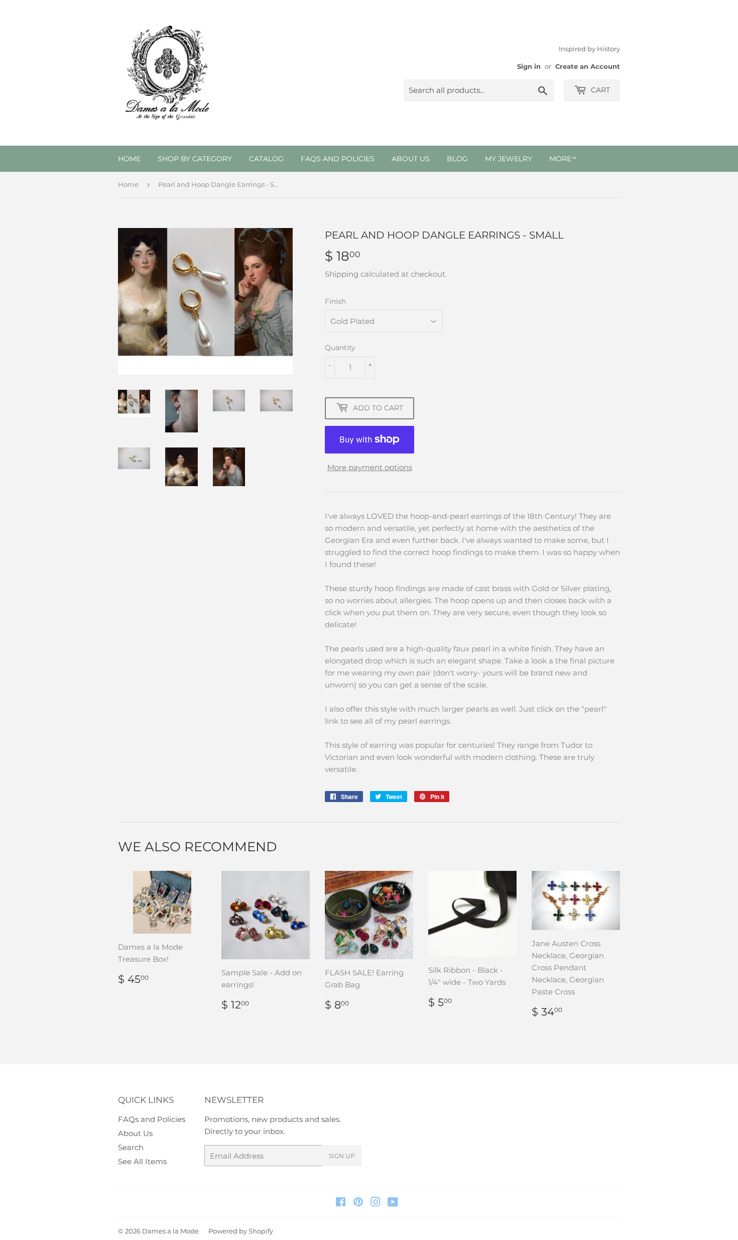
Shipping (341, 274)
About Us (411, 158)
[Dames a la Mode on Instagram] (376, 1203)
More (560, 158)
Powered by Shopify (240, 1231)
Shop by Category (195, 158)
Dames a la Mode (170, 1231)
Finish (335, 301)
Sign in (529, 66)
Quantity (340, 347)
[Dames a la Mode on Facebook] (340, 1203)
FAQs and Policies (338, 158)
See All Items (142, 1161)
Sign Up (342, 1156)
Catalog (266, 158)
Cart (599, 89)
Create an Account (587, 66)
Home (129, 158)
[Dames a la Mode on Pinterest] (358, 1203)
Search (131, 1147)
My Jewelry (508, 158)
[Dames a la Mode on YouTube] (393, 1203)
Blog (457, 158)
